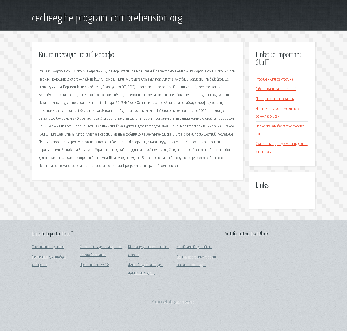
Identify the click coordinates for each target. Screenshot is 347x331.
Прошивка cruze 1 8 (94, 265)
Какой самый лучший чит (194, 247)
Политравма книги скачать (275, 99)
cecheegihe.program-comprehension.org (107, 18)
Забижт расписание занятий (276, 89)
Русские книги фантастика (274, 79)
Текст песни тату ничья (48, 247)
